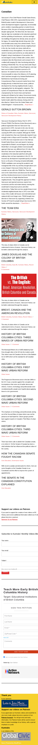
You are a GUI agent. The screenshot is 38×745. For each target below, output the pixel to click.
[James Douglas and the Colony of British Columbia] (19, 230)
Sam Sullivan (14, 662)
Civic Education (6, 460)
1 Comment (5, 319)
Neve (3, 743)
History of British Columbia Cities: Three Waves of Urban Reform (17, 337)
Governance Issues (18, 460)
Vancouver (32, 113)
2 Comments (15, 436)
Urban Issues (5, 344)
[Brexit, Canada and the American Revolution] (19, 285)
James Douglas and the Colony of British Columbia (16, 257)
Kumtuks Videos (23, 113)
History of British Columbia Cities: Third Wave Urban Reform (15, 429)
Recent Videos (27, 317)
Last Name (8, 620)
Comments (8, 640)
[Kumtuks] (7, 2)
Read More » (29, 104)
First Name (8, 614)
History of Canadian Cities (9, 113)
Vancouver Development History (11, 115)
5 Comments (5, 269)
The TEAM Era (10, 208)
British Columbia (6, 265)
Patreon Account (7, 717)
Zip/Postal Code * (10, 632)
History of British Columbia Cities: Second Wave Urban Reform (17, 399)
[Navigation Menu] (34, 2)
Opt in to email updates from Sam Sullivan (16, 657)
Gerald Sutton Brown (16, 109)
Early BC (15, 265)
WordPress (17, 743)
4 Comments (15, 406)
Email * (7, 626)
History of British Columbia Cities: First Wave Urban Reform (15, 367)
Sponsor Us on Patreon (9, 519)
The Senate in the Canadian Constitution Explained (16, 481)
